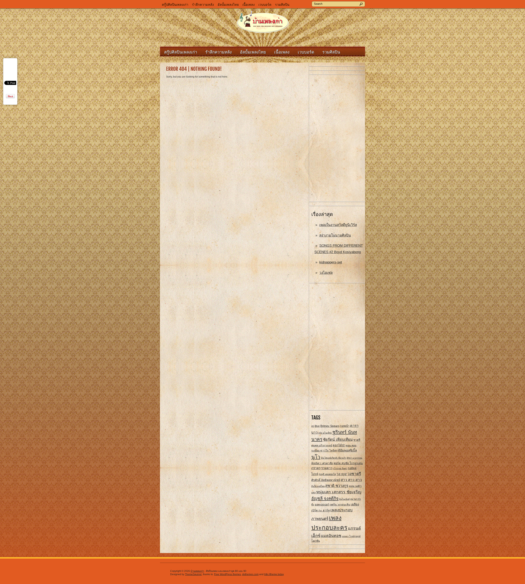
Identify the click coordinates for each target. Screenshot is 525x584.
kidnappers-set (330, 262)
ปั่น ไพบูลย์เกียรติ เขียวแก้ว (333, 458)
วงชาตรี (354, 474)
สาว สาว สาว (351, 480)
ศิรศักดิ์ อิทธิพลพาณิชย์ (325, 480)
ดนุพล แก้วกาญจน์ (321, 445)
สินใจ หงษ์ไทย (318, 486)
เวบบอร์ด (264, 4)
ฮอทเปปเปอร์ (322, 504)
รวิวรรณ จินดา (340, 468)
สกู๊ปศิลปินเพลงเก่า (175, 4)
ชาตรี (356, 439)
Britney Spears (329, 425)
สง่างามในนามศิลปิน (335, 235)
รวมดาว (326, 468)
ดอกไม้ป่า (339, 445)
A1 (312, 426)
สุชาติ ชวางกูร (336, 485)
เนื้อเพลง (248, 4)
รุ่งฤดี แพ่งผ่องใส (327, 474)
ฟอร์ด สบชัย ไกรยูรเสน (348, 463)
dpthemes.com (250, 574)
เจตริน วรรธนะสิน (340, 504)
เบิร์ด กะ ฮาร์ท (320, 510)
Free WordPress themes (227, 574)
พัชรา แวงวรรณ (354, 458)
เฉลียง (355, 504)
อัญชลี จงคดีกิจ (325, 498)
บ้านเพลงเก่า (197, 571)
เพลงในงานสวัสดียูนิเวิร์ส (338, 225)
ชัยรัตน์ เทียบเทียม (338, 439)
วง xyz (342, 474)
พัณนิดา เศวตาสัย (322, 463)
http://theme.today (274, 574)
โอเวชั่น (315, 540)
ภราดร (316, 468)
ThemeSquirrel (193, 574)
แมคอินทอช (331, 536)
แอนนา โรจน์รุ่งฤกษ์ (351, 536)
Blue (317, 426)
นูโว (315, 457)
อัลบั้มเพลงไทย (228, 4)
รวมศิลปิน (282, 4)
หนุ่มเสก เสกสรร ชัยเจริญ (338, 492)
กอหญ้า (344, 425)
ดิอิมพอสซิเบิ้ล (347, 450)
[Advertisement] (337, 138)
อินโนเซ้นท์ (344, 499)
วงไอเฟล (326, 273)
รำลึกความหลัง (203, 4)
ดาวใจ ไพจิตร (329, 450)
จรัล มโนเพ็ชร (325, 433)
